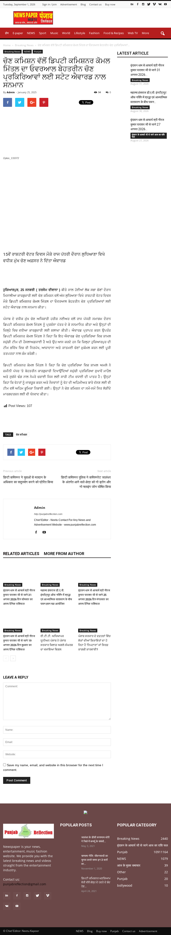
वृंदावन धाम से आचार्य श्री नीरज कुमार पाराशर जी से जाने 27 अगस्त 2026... (147, 124)
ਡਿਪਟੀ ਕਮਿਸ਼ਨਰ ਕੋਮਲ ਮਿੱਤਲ (29, 301)
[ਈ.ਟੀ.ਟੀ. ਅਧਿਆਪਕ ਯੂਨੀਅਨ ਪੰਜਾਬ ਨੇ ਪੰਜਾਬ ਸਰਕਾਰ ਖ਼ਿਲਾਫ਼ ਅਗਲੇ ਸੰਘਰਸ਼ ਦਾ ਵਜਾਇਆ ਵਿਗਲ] (57, 621)
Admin (11, 92)
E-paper (18, 33)
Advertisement (68, 4)
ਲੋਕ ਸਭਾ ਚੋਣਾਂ (93, 290)
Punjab (37, 51)
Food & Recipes (114, 33)
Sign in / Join (49, 4)
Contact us (95, 4)
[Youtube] (165, 4)
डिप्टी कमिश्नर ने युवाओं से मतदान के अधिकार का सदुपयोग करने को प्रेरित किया (28, 479)
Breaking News (12, 51)
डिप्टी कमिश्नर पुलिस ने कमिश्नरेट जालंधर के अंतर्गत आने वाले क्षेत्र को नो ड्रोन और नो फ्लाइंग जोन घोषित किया (86, 482)
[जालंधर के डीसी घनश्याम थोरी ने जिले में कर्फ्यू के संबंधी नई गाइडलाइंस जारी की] (69, 841)
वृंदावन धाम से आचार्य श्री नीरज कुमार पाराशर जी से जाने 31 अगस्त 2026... (147, 70)
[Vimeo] (154, 4)
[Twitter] (148, 4)
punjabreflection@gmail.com (24, 884)
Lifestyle (79, 33)
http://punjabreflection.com (48, 514)
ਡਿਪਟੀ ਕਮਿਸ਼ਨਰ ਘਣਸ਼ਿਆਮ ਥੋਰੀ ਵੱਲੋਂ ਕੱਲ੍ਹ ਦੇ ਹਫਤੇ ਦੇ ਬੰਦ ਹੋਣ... (95, 882)
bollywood (124, 885)
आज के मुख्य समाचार (128, 865)
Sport (42, 33)
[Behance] (132, 4)
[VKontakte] (159, 4)
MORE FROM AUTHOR (64, 553)
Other (121, 872)
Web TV (133, 33)
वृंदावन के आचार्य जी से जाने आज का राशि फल (148, 135)
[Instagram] (143, 4)
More (145, 33)
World (66, 33)
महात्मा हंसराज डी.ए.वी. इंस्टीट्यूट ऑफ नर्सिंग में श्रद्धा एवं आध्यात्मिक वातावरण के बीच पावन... (148, 97)
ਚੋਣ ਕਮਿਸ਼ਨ (21, 434)
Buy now (110, 4)
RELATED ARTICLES (21, 553)
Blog (83, 4)
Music (54, 33)
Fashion (94, 33)
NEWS (31, 33)
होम (7, 33)
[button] (162, 33)
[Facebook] (137, 4)
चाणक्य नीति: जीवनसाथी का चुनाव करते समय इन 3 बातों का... (94, 859)
